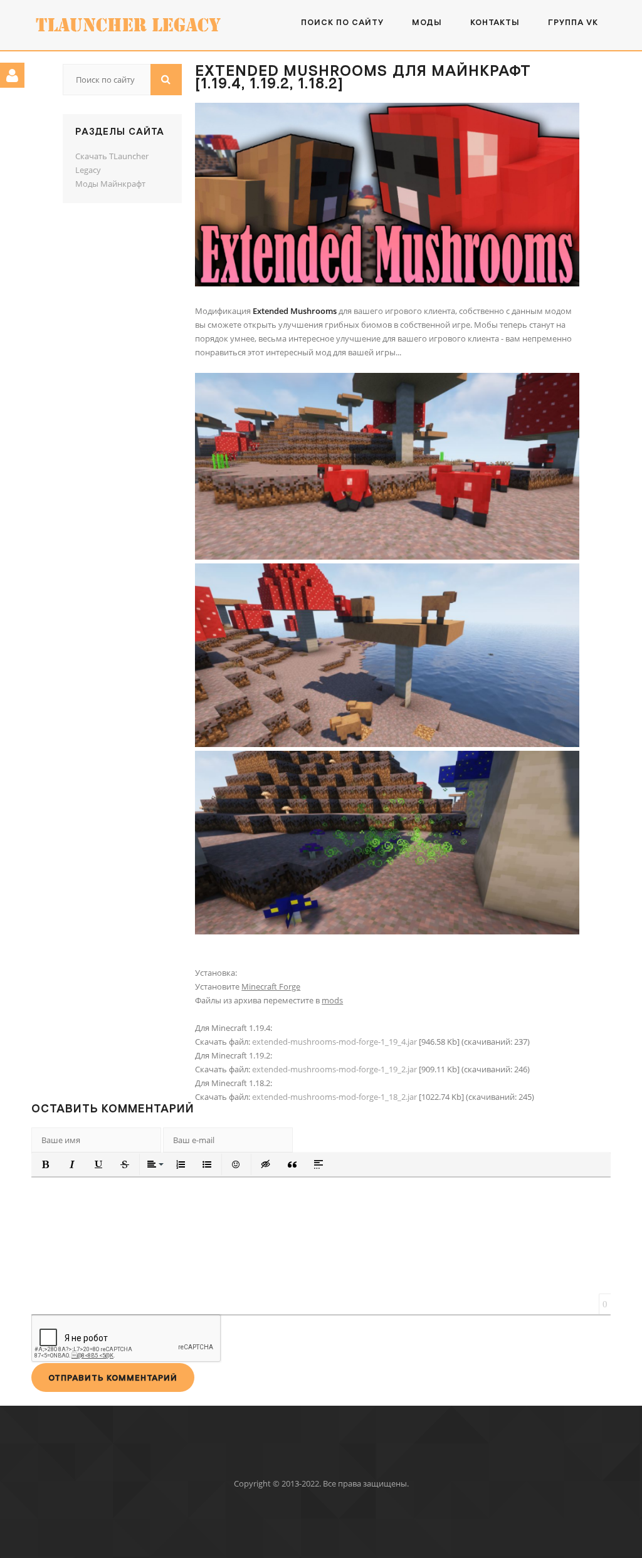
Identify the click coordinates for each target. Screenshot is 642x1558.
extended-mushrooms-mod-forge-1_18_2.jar (334, 1096)
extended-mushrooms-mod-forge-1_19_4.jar (334, 1041)
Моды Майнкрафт (110, 183)
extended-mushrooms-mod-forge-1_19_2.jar (334, 1069)
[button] (46, 1164)
